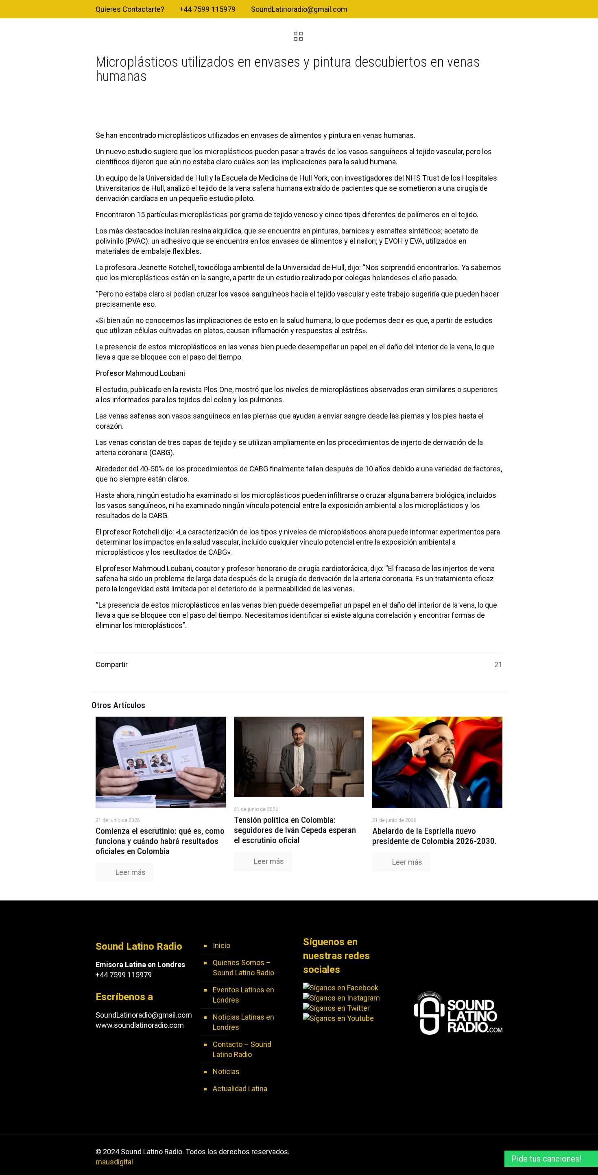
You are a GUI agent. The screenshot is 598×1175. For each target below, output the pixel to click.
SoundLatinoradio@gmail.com (299, 9)
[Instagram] (498, 9)
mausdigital (114, 1162)
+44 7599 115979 (207, 9)
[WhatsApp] (454, 9)
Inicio (221, 945)
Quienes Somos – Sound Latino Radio (243, 967)
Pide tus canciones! (546, 1159)
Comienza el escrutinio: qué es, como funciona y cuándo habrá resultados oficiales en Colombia (160, 841)
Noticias (226, 1071)
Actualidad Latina (240, 1088)
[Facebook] (465, 9)
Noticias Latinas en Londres (243, 1022)
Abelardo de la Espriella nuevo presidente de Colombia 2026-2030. (434, 836)
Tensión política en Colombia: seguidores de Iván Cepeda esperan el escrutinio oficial (295, 830)
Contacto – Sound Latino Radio (242, 1049)
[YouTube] (487, 9)
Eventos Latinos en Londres (243, 994)
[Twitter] (476, 9)
